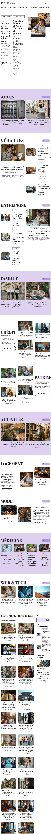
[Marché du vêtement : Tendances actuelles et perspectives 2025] (24, 514)
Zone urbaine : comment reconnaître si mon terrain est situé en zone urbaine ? (25, 379)
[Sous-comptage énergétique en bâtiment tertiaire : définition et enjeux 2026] (13, 109)
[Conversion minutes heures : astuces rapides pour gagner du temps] (8, 592)
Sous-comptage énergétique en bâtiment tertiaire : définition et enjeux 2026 (12, 122)
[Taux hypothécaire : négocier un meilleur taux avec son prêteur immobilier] (25, 390)
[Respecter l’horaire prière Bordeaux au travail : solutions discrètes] (5, 256)
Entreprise (13, 205)
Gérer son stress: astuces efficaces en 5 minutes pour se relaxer (38, 304)
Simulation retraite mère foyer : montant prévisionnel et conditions (25, 334)
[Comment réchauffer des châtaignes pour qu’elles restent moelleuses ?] (42, 472)
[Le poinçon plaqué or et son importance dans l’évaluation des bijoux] (9, 510)
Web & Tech (13, 583)
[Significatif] (10, 3)
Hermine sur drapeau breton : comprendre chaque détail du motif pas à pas (26, 727)
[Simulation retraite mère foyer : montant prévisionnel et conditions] (25, 326)
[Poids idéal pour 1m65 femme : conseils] (8, 740)
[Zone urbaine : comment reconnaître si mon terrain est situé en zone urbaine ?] (25, 371)
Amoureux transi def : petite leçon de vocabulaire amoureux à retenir (13, 443)
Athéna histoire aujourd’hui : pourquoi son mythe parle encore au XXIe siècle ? (38, 444)
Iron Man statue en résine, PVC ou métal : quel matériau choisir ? (26, 658)
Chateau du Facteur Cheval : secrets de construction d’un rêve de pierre (8, 793)
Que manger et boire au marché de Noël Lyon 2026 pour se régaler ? (26, 680)
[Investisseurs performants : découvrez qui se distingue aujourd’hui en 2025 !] (42, 328)
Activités (6, 17)
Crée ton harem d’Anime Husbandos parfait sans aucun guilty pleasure (18, 32)
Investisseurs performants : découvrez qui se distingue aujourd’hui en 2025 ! (42, 336)
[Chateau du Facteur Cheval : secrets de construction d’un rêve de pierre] (8, 783)
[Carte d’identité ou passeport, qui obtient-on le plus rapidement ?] (8, 718)
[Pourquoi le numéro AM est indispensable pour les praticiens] (6, 548)
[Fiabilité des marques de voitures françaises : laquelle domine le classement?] (31, 170)
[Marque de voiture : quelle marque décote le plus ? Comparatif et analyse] (31, 189)
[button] (10, 75)
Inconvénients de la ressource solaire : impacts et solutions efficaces (43, 601)
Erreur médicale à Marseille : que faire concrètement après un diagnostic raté (46, 647)
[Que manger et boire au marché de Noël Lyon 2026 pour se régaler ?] (26, 672)
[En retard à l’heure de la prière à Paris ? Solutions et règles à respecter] (38, 109)
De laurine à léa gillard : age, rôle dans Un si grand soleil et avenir (5, 31)
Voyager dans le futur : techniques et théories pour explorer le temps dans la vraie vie (25, 601)
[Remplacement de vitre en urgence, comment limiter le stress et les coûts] (26, 783)
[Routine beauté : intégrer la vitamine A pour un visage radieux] (26, 762)
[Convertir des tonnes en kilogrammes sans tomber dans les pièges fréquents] (42, 347)
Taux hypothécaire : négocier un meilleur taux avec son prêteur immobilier (25, 399)
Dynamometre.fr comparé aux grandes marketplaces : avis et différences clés (13, 169)
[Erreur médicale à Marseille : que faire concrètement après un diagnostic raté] (39, 647)
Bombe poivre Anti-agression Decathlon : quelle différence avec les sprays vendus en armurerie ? (8, 682)
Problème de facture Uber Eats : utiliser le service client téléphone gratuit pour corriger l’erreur (25, 354)
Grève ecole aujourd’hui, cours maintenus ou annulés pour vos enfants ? (12, 304)
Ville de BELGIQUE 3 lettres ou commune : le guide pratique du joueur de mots (8, 815)
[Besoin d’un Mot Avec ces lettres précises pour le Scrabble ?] (8, 628)
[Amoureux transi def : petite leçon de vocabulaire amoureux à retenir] (13, 432)
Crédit (8, 332)
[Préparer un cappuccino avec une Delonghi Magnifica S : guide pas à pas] (8, 649)
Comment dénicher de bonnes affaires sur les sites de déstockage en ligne (18, 237)
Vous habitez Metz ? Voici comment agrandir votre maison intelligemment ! (46, 634)
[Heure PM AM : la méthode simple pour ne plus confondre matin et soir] (19, 548)
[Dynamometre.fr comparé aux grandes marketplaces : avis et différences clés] (13, 152)
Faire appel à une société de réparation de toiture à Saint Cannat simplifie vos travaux (43, 674)
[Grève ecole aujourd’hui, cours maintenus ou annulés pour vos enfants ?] (13, 291)
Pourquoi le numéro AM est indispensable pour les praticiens (6, 558)
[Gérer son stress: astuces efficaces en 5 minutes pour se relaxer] (38, 291)
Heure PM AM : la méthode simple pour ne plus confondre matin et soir (19, 559)
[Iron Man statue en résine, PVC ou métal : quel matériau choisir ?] (26, 649)
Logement (12, 464)
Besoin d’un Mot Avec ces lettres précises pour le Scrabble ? (8, 637)
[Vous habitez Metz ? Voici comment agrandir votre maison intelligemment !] (39, 634)
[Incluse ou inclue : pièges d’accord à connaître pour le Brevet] (44, 548)
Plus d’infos (46, 97)
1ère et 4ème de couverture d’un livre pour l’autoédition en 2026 (38, 233)
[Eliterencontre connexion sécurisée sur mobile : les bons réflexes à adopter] (26, 805)
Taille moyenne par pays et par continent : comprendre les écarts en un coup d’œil (26, 749)
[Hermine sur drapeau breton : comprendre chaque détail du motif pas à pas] (26, 718)
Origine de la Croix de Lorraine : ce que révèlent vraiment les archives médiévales (8, 705)
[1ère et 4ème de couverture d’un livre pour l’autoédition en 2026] (38, 217)
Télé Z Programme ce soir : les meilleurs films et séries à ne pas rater (26, 637)
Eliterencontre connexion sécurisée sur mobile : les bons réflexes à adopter (25, 815)
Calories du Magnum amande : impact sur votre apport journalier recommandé (32, 559)
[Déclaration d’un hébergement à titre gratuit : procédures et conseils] (8, 373)
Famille (9, 279)
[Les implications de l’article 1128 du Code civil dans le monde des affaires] (5, 217)
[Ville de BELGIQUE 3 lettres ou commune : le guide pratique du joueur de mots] (8, 805)
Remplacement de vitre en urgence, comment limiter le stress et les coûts (26, 793)
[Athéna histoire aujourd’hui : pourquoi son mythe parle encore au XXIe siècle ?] (38, 432)
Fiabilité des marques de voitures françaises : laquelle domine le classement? (43, 171)
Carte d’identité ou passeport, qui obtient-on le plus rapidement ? (8, 726)
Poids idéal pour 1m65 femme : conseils (8, 748)
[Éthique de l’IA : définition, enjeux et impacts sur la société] (8, 762)
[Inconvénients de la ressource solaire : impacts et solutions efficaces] (42, 592)
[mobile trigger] (2, 3)
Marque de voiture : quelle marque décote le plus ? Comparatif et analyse (44, 189)
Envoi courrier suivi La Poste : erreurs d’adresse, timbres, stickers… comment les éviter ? (8, 477)
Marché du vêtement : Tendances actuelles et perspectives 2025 (41, 512)
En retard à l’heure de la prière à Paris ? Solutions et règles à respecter (38, 122)
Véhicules (12, 141)
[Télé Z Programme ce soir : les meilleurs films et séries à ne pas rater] (26, 628)
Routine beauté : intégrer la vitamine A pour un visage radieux (26, 771)
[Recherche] (45, 3)
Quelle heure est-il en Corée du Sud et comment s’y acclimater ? (26, 705)
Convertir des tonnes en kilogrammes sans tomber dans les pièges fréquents (42, 355)
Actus (7, 97)
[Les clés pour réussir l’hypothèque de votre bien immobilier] (8, 392)
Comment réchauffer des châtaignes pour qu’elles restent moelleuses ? (42, 481)
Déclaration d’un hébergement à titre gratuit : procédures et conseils (8, 381)
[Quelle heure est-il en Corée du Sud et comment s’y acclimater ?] (26, 695)
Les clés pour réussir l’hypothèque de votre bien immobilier (8, 400)
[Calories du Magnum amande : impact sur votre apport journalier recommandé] (31, 548)
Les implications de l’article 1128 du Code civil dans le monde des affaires (17, 218)
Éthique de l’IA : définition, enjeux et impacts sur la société (8, 771)
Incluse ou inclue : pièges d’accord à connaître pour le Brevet (45, 559)
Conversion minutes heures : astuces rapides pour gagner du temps (8, 600)
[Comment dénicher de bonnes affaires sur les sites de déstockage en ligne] (5, 237)
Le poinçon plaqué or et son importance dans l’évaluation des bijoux (9, 518)
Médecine (11, 540)
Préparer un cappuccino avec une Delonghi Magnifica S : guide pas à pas (8, 659)
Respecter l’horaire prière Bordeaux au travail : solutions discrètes (17, 257)
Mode (6, 501)
